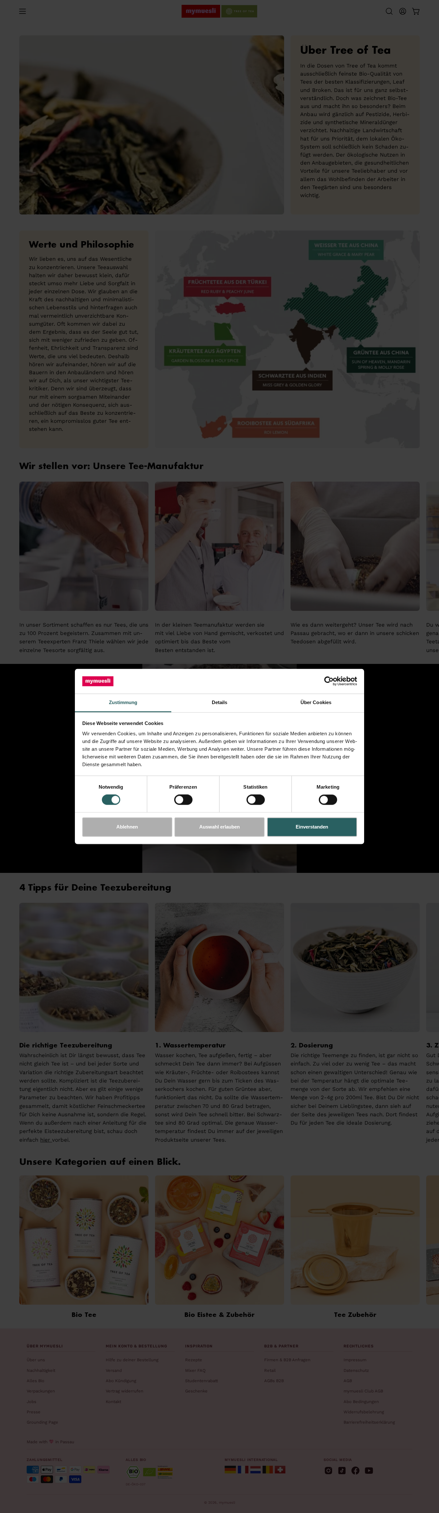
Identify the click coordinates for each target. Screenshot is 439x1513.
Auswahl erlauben (219, 826)
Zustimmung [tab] (123, 702)
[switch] (183, 800)
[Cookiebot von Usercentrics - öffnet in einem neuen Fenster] (329, 681)
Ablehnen (127, 826)
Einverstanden (312, 826)
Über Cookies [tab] (315, 702)
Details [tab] (220, 702)
